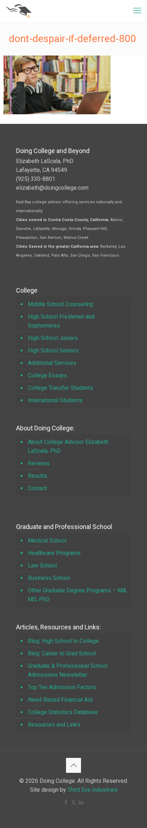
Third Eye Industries (92, 789)
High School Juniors (53, 338)
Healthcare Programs (54, 553)
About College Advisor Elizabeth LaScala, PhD (68, 446)
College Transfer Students (60, 387)
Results (37, 475)
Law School (42, 565)
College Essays (47, 375)
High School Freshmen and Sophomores (61, 321)
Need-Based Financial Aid (60, 699)
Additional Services (52, 363)
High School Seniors (53, 350)
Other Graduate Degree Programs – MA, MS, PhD (77, 595)
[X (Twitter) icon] (73, 802)
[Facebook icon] (66, 802)
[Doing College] (18, 11)
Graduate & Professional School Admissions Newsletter (67, 670)
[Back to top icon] (73, 765)
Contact (37, 488)
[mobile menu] (137, 11)
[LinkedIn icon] (81, 802)
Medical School (47, 540)
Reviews (39, 463)
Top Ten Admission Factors (62, 687)
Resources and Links (54, 724)
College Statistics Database (63, 712)
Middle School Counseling (60, 304)
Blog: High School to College (63, 641)
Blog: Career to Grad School (62, 653)
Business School (49, 578)
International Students (55, 400)
